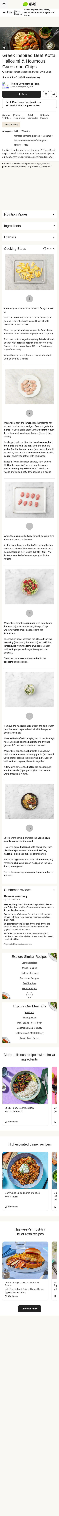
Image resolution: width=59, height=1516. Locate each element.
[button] (29, 226)
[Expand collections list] (29, 995)
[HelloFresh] (29, 4)
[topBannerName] (29, 21)
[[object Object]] (46, 94)
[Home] (4, 12)
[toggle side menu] (4, 4)
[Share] (54, 94)
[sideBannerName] (29, 189)
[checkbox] (3, 77)
